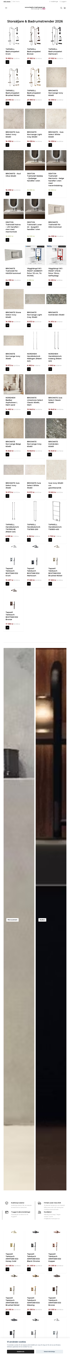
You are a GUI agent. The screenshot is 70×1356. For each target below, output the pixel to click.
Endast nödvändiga (49, 1351)
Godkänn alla (20, 1351)
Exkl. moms (16, 1)
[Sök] (61, 8)
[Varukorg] (64, 8)
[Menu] (6, 8)
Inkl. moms (7, 1)
